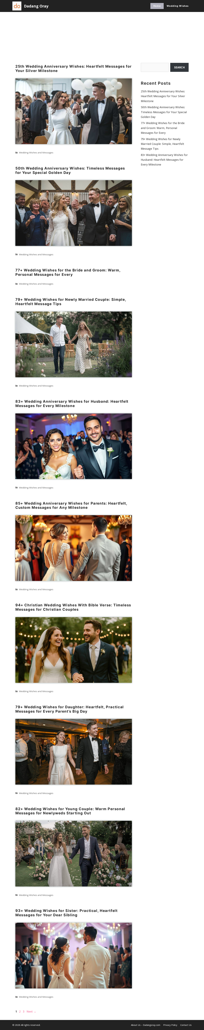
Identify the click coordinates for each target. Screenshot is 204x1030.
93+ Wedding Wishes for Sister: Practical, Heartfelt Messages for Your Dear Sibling (66, 912)
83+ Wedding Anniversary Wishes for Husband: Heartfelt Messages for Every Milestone (71, 403)
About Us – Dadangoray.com (145, 1024)
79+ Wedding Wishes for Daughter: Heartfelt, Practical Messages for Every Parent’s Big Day (69, 709)
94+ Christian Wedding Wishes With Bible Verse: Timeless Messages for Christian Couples (73, 607)
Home (157, 5)
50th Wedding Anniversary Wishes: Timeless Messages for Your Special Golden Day (70, 170)
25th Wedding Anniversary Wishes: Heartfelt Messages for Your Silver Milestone (73, 68)
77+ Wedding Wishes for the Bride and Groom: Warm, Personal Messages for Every (67, 272)
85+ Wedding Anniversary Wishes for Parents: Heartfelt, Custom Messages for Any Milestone (71, 505)
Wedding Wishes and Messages (36, 152)
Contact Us (186, 1024)
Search (179, 67)
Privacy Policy (170, 1024)
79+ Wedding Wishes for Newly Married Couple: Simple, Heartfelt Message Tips (70, 301)
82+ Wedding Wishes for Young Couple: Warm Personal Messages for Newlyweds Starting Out (70, 811)
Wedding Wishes (178, 5)
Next (31, 1011)
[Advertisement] (102, 34)
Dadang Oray (36, 6)
